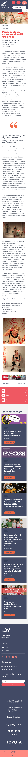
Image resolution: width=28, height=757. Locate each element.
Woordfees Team (6, 669)
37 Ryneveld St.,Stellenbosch (6, 636)
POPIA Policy (5, 647)
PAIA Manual (5, 650)
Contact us (6, 662)
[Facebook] (2, 657)
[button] (13, 2)
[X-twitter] (9, 657)
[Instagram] (6, 657)
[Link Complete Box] (14, 430)
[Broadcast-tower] (16, 657)
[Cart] (24, 3)
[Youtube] (13, 657)
